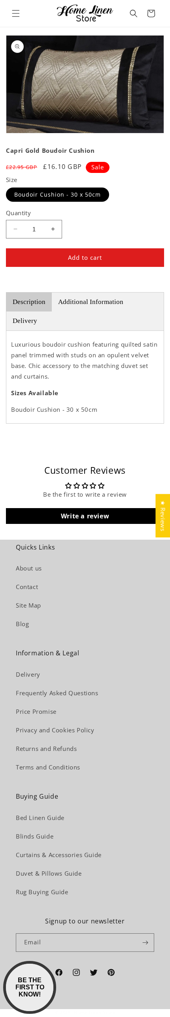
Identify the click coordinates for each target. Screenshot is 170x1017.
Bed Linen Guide (40, 818)
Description (29, 302)
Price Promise (36, 711)
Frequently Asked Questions (57, 693)
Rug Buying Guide (42, 892)
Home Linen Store (94, 1012)
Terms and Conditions (48, 767)
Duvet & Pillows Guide (49, 873)
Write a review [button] (85, 516)
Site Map (28, 605)
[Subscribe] (145, 942)
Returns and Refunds (46, 748)
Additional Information (90, 302)
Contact (27, 587)
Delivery (25, 321)
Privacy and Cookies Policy (55, 730)
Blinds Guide (34, 836)
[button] (16, 13)
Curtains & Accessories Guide (59, 855)
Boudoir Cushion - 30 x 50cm (57, 194)
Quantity (18, 213)
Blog (22, 624)
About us (29, 568)
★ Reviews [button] (163, 515)
